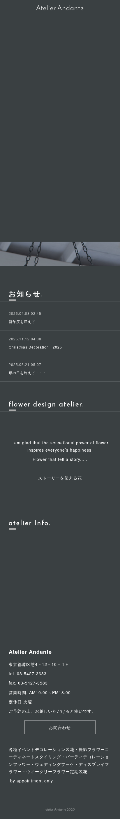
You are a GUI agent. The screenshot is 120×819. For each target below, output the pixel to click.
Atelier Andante (60, 8)
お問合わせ (60, 728)
